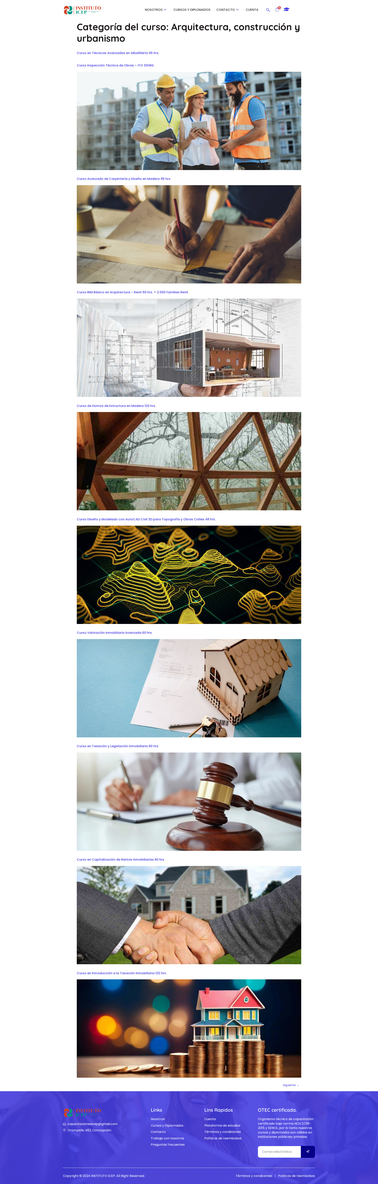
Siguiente (291, 1085)
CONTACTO (225, 9)
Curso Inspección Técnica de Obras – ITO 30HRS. (116, 65)
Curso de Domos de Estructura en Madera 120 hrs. (116, 406)
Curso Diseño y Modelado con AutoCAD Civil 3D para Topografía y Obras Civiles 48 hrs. (146, 519)
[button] (268, 9)
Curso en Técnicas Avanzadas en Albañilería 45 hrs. (118, 53)
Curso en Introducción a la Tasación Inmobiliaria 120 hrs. (122, 973)
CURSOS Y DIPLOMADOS (191, 9)
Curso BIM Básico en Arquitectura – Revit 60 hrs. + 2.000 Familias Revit (132, 292)
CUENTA (252, 9)
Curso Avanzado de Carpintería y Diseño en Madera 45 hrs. (124, 179)
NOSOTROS (154, 9)
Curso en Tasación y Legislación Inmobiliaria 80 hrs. (118, 746)
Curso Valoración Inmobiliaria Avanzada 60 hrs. (115, 632)
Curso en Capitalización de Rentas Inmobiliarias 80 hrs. (121, 859)
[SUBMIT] (308, 1152)
